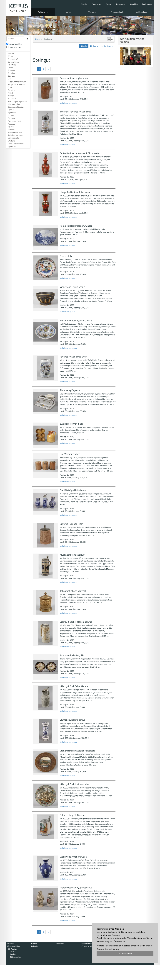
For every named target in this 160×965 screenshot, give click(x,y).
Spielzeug (11, 64)
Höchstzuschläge (13, 946)
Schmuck (11, 70)
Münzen (11, 95)
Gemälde (11, 90)
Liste (84, 45)
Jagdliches (12, 146)
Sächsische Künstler (16, 106)
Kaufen (67, 11)
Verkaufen (92, 11)
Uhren (10, 67)
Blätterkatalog (15, 956)
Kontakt (108, 4)
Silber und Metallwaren (17, 81)
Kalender (83, 4)
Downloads (120, 4)
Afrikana (11, 129)
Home (37, 39)
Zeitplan (13, 951)
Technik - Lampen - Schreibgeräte (15, 136)
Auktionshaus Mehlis (18, 8)
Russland (11, 123)
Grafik (10, 87)
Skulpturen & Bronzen (16, 84)
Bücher (10, 56)
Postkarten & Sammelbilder (13, 60)
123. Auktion (12, 948)
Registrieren (147, 4)
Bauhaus (11, 118)
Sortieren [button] (107, 45)
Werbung (11, 140)
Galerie (95, 45)
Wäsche (11, 53)
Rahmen (11, 109)
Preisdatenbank (117, 11)
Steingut (11, 75)
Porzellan (11, 73)
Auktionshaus (141, 11)
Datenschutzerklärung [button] (108, 949)
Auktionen (42, 11)
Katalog (13, 954)
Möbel (10, 92)
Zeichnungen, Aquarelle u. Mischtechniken (18, 103)
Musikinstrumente (15, 132)
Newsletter (96, 4)
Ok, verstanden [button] (125, 954)
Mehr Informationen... (68, 103)
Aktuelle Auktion (16, 44)
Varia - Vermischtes (16, 143)
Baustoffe (12, 98)
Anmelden (134, 4)
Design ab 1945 (14, 121)
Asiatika (11, 126)
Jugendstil (12, 112)
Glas (9, 78)
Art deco (11, 115)
